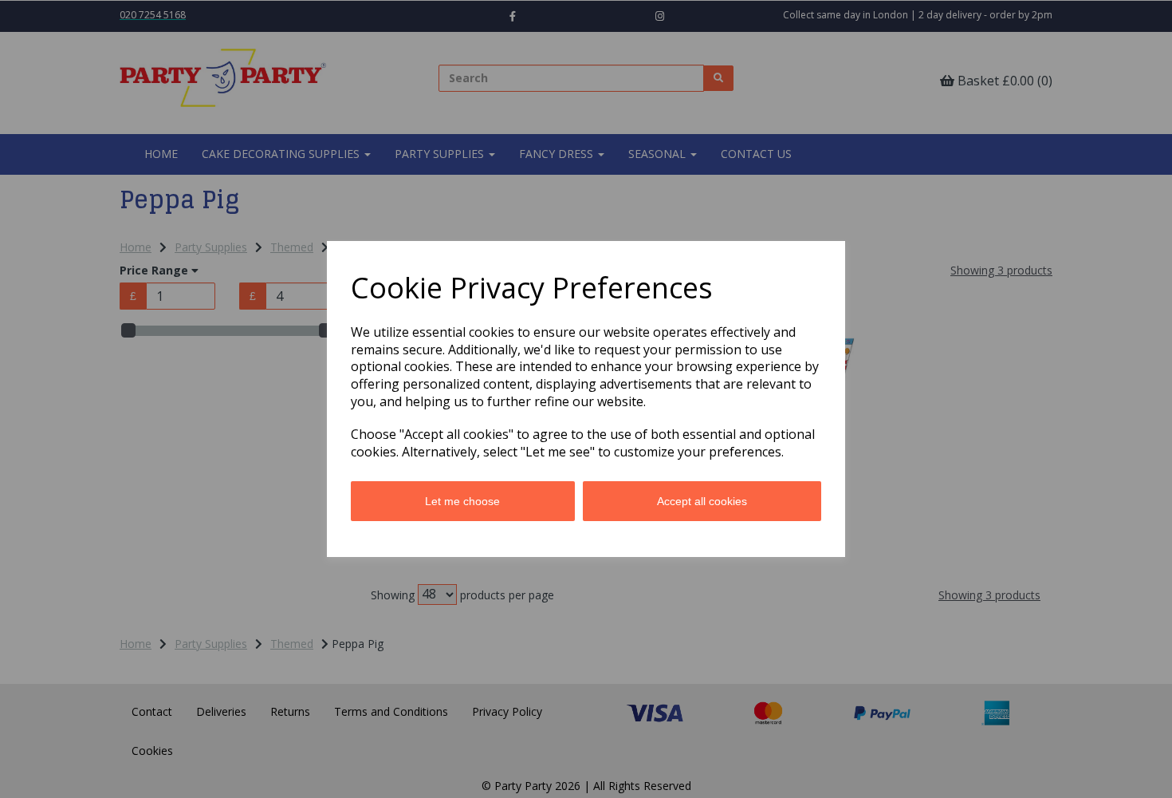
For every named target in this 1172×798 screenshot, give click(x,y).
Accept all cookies (702, 501)
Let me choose (462, 501)
